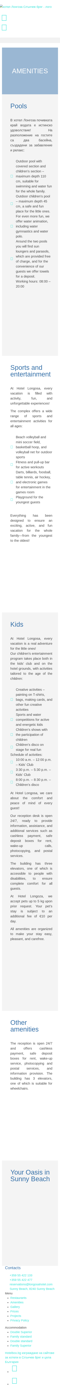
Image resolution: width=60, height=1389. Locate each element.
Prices (14, 1311)
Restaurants (18, 1298)
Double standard (21, 1341)
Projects (15, 1316)
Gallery (15, 1307)
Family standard (21, 1336)
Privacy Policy (19, 1320)
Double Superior (21, 1332)
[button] (30, 40)
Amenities (17, 1302)
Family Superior (20, 1345)
